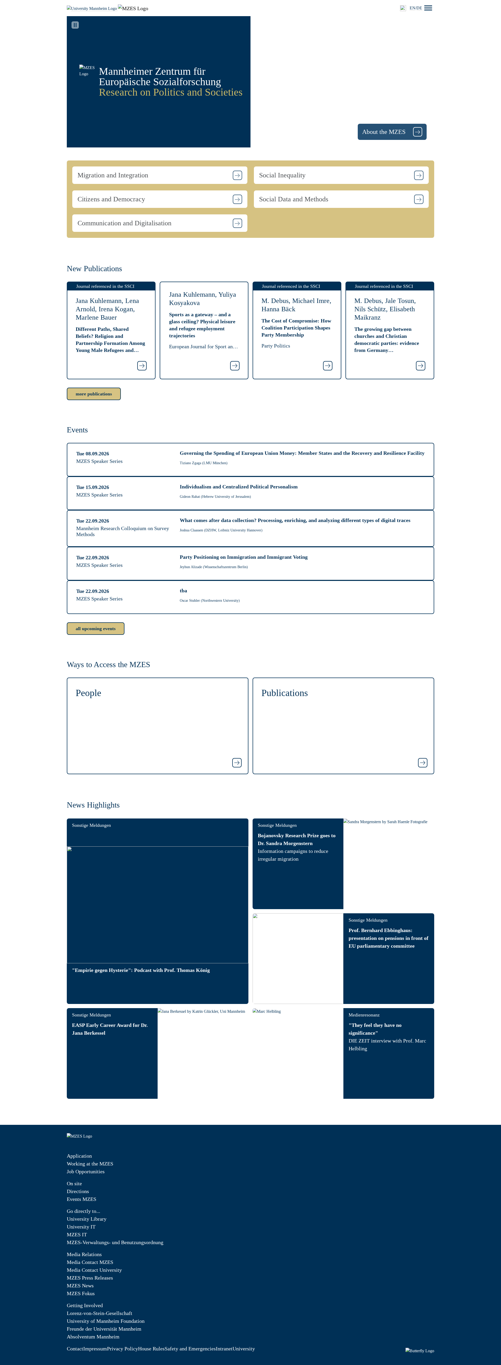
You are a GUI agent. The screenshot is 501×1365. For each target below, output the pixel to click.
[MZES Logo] (133, 8)
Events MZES (81, 1199)
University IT (81, 1227)
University (243, 1348)
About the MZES (384, 131)
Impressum (95, 1348)
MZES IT (77, 1234)
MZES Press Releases (90, 1278)
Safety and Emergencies (190, 1348)
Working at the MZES (90, 1164)
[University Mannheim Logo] (92, 8)
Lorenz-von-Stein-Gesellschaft (99, 1313)
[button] (159, 175)
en (412, 8)
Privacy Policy (122, 1348)
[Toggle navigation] (428, 8)
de (419, 8)
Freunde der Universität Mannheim (104, 1329)
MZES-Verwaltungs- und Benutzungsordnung (115, 1242)
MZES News (80, 1285)
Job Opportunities (86, 1171)
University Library (86, 1219)
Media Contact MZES (90, 1262)
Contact (75, 1348)
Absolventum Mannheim (93, 1336)
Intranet (224, 1348)
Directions (78, 1191)
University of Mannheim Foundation (106, 1321)
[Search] (403, 8)
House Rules (151, 1348)
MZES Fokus (81, 1293)
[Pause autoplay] (75, 25)
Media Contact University (94, 1270)
